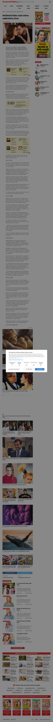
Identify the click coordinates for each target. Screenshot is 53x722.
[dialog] (26, 361)
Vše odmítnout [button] (29, 369)
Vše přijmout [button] (39, 369)
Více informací (19, 357)
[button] (26, 359)
